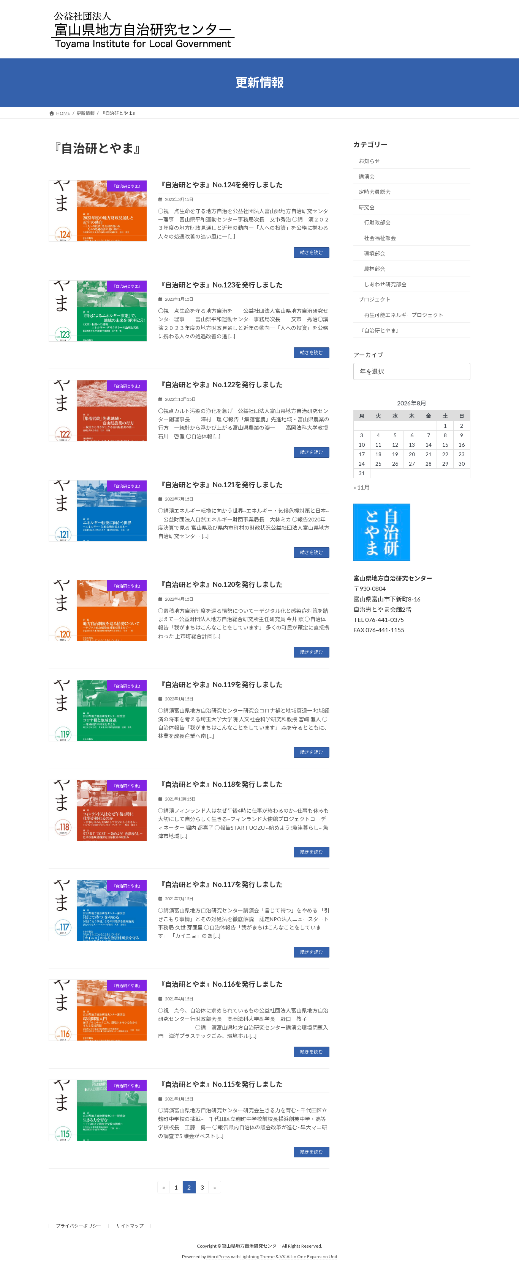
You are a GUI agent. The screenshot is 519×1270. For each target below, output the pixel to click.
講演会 (367, 176)
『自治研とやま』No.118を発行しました (220, 784)
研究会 (367, 207)
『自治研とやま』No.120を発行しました (220, 584)
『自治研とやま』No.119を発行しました (220, 684)
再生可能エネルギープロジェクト (403, 315)
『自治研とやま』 (380, 330)
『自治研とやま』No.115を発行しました (220, 1084)
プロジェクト (375, 299)
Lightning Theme (258, 1256)
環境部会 (374, 253)
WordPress (218, 1256)
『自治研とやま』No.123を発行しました (220, 285)
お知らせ (369, 161)
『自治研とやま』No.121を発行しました (220, 484)
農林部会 (374, 268)
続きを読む (311, 252)
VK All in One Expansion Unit (308, 1256)
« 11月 (361, 487)
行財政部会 (377, 222)
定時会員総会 (375, 191)
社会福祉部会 (380, 238)
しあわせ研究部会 (385, 284)
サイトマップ (130, 1226)
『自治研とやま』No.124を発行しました (220, 185)
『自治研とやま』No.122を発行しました (220, 384)
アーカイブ (368, 354)
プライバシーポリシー (78, 1226)
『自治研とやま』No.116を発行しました (220, 984)
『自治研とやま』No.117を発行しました (220, 884)
